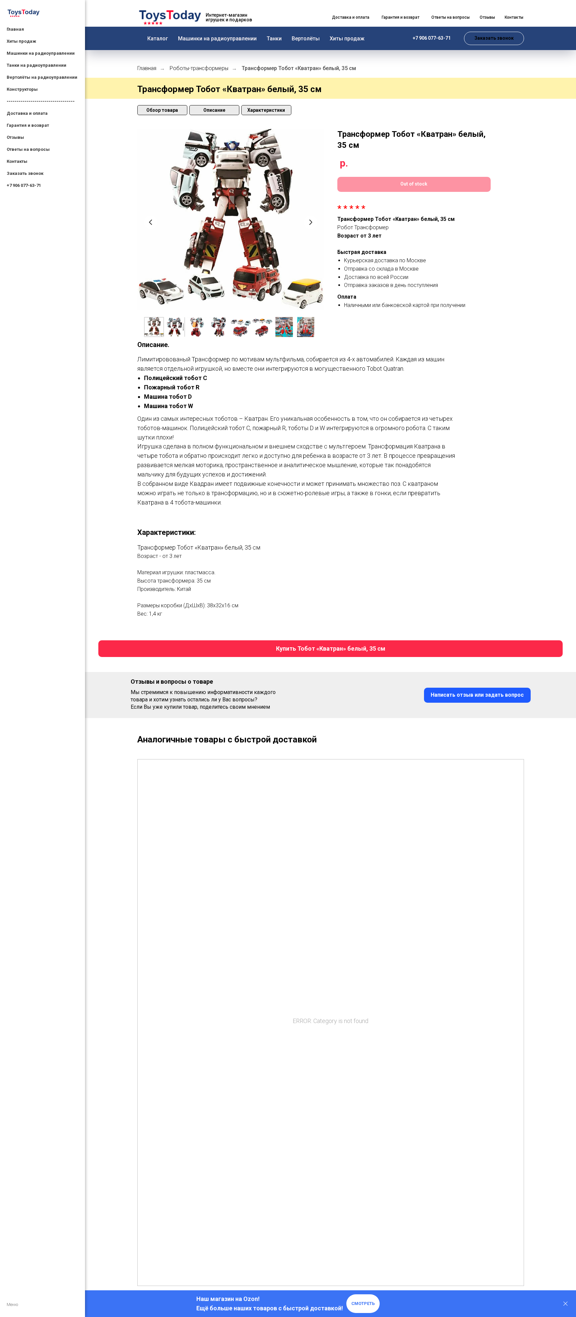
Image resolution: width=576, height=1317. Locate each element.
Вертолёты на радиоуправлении (42, 77)
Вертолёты (306, 38)
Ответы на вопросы (28, 149)
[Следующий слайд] (310, 222)
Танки (274, 38)
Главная (15, 29)
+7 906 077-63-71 (24, 185)
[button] (494, 38)
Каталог (157, 38)
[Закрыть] (565, 1304)
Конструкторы (22, 89)
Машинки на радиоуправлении (217, 38)
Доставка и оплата (27, 113)
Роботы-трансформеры (199, 68)
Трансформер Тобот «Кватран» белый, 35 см (299, 68)
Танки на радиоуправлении (36, 65)
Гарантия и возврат (28, 125)
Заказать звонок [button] (25, 173)
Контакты (17, 161)
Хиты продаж (347, 38)
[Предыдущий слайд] (150, 222)
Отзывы (15, 137)
